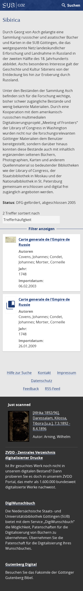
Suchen (70, 5)
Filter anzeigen (42, 228)
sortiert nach (29, 213)
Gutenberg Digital (21, 564)
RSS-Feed (52, 388)
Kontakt (44, 372)
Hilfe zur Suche (19, 372)
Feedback (31, 388)
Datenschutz (41, 380)
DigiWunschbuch (20, 503)
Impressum (66, 372)
